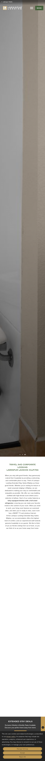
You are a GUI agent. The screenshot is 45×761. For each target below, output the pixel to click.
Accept (22, 753)
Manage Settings (22, 749)
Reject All (22, 757)
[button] (22, 454)
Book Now (11, 598)
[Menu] (31, 8)
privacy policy (11, 736)
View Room (25, 598)
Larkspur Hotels (7, 2)
